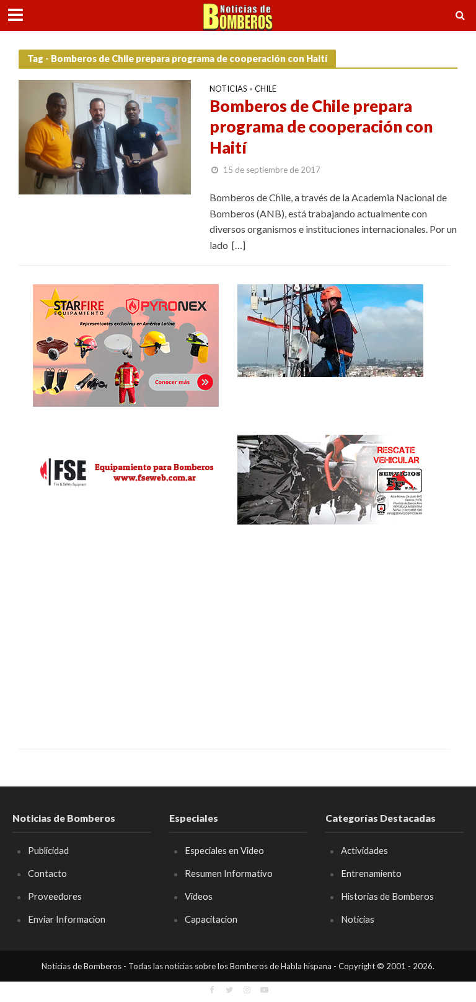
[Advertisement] (126, 628)
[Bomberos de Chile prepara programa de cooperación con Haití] (105, 136)
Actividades (364, 850)
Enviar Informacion (66, 919)
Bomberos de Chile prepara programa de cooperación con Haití (321, 126)
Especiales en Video (224, 850)
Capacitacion (211, 919)
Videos (199, 896)
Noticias (228, 89)
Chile (265, 89)
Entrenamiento (371, 873)
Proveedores (55, 896)
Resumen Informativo (229, 873)
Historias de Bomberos (387, 896)
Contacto (47, 873)
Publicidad (48, 850)
